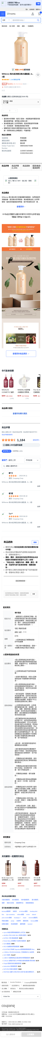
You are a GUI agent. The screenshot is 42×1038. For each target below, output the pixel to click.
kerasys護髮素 (6, 911)
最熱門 (4, 460)
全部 (3, 20)
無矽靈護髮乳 (25, 900)
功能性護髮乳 (6, 900)
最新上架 (12, 460)
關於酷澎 (4, 982)
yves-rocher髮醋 (7, 918)
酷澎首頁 (4, 26)
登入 (27, 9)
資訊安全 (13, 988)
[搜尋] (38, 20)
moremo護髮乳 (33, 918)
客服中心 (38, 9)
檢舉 (33, 594)
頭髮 (18, 26)
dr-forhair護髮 (23, 911)
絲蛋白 (15, 911)
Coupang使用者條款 (30, 982)
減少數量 (15, 110)
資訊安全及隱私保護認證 (26, 988)
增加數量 (3, 110)
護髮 (23, 26)
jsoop (12, 921)
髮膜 (3, 903)
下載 (38, 4)
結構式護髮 (5, 924)
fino (3, 914)
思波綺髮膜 (14, 924)
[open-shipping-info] (20, 96)
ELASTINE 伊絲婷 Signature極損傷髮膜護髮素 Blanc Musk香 (19, 949)
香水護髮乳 (15, 900)
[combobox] (32, 460)
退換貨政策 (5, 985)
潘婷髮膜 (22, 924)
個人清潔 (12, 26)
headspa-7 (17, 918)
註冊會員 (31, 9)
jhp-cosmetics (10, 914)
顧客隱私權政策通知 (29, 985)
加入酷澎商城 (6, 991)
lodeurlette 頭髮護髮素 (10, 966)
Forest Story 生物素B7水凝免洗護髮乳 (14, 941)
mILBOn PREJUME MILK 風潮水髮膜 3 (15, 935)
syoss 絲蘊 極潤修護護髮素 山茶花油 (14, 932)
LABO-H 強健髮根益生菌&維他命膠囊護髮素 (16, 958)
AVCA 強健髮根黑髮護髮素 (11, 946)
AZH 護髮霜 (7, 944)
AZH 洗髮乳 (7, 955)
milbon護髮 (20, 914)
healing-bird (33, 911)
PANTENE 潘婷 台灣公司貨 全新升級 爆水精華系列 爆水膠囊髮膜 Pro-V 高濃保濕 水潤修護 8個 (19, 972)
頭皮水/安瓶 (10, 903)
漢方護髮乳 (35, 900)
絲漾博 (19, 921)
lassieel (30, 924)
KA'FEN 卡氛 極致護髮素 (10, 938)
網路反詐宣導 (17, 991)
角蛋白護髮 (5, 921)
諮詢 (35, 542)
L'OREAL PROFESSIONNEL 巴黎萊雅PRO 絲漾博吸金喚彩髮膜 (19, 952)
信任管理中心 (16, 985)
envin (28, 914)
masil (24, 918)
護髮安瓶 (25, 921)
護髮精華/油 (19, 903)
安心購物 (4, 988)
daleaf (34, 914)
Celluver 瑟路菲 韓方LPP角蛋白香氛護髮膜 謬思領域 (19, 961)
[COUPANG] (8, 1007)
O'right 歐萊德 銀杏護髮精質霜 (12, 963)
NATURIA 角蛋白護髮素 (10, 969)
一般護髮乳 (30, 26)
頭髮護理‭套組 (30, 903)
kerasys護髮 (34, 921)
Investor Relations (15, 982)
